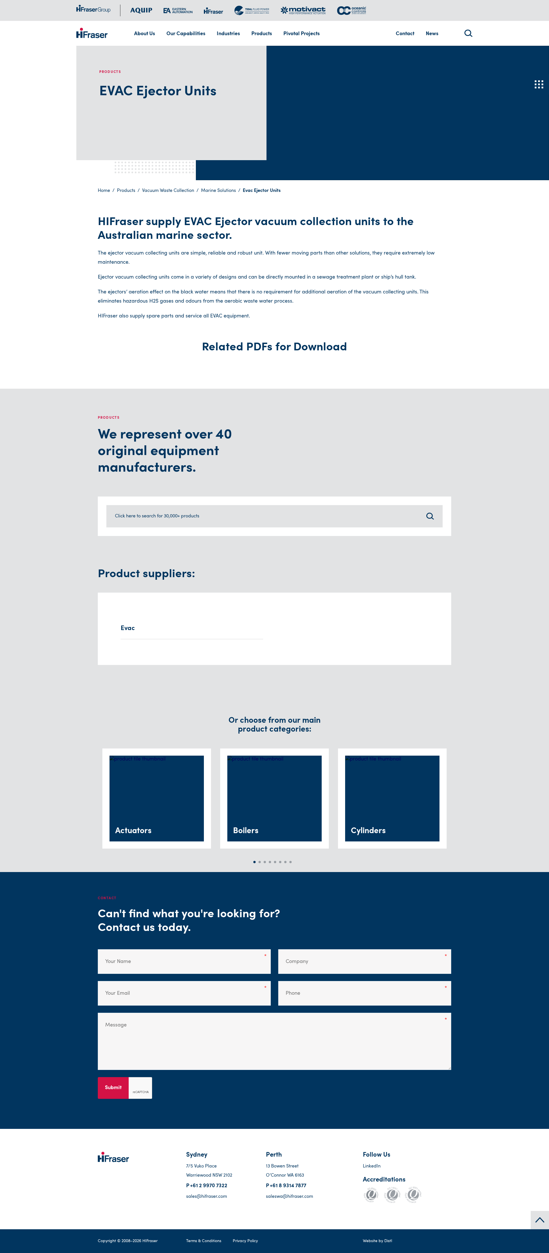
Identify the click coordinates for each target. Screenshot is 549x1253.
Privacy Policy (245, 1241)
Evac (128, 628)
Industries (228, 34)
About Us (144, 34)
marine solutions (218, 190)
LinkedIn (372, 1166)
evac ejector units (262, 190)
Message (112, 1020)
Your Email (114, 989)
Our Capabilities (185, 34)
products (126, 190)
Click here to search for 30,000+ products (157, 516)
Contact (405, 34)
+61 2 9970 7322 (208, 1186)
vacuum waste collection (168, 190)
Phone (290, 989)
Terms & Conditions (203, 1241)
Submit (113, 1088)
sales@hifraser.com (206, 1196)
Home (104, 190)
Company (293, 957)
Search (468, 33)
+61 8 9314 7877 (288, 1186)
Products (261, 34)
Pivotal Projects (301, 34)
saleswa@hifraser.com (289, 1196)
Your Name (114, 957)
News (432, 34)
